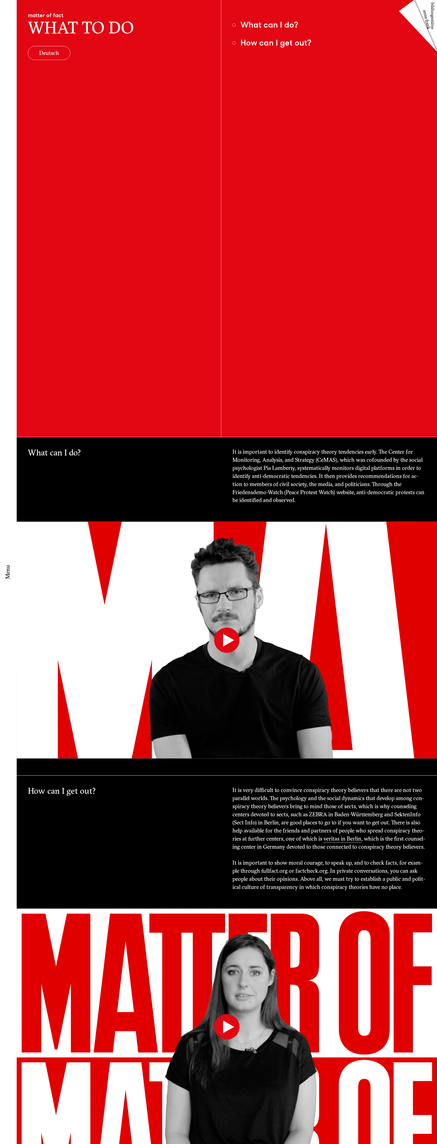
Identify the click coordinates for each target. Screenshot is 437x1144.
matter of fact (45, 15)
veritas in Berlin (342, 839)
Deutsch (49, 53)
